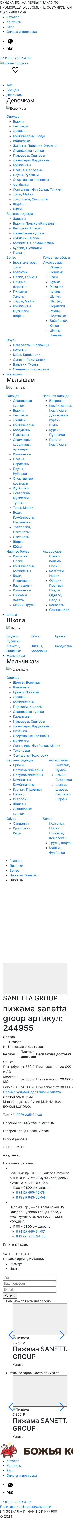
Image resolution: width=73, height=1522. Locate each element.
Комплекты (22, 165)
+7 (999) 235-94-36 (16, 58)
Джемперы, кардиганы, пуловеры (22, 444)
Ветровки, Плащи (27, 228)
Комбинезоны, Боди (29, 136)
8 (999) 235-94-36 (31, 1236)
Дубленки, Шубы (26, 238)
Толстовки (21, 750)
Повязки (56, 272)
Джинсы (19, 131)
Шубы (53, 425)
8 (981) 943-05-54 (30, 1197)
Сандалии (21, 823)
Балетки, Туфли (25, 364)
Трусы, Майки (24, 301)
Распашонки (23, 585)
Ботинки (20, 350)
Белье (11, 257)
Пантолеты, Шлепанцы (31, 345)
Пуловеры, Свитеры (29, 155)
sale (9, 85)
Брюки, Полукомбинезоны (34, 223)
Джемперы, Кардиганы (31, 160)
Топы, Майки (23, 194)
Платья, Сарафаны (28, 170)
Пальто (19, 253)
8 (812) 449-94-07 (30, 1231)
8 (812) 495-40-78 (30, 1192)
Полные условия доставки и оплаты (32, 1092)
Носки (54, 566)
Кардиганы (21, 430)
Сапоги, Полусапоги (29, 360)
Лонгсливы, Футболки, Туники (37, 189)
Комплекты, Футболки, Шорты (22, 311)
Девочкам (14, 95)
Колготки (20, 272)
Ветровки (57, 401)
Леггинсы (20, 126)
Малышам (14, 374)
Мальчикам (15, 656)
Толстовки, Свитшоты (30, 199)
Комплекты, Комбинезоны (33, 243)
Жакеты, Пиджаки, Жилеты (35, 146)
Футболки (21, 185)
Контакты (14, 22)
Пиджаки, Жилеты (28, 707)
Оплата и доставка (21, 32)
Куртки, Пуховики (27, 248)
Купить (10, 1296)
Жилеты (19, 219)
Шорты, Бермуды (27, 682)
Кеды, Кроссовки (26, 355)
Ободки (56, 267)
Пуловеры (21, 435)
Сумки (55, 282)
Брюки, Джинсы (26, 692)
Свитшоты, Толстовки (30, 755)
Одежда (12, 116)
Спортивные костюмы (31, 180)
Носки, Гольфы (25, 277)
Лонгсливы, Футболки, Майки (36, 746)
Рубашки (20, 731)
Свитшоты (21, 537)
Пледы (54, 590)
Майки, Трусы (24, 605)
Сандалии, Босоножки (31, 369)
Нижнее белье (17, 551)
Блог (10, 27)
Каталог (12, 17)
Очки (54, 277)
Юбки (17, 209)
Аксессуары (52, 551)
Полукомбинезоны (28, 775)
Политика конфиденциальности (25, 1507)
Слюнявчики (59, 610)
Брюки (18, 121)
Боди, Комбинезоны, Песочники (24, 517)
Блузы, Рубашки (26, 175)
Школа (11, 615)
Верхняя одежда (19, 214)
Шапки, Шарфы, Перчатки (57, 301)
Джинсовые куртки (28, 150)
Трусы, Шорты (60, 843)
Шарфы (61, 799)
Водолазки (21, 141)
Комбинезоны (24, 425)
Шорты (18, 204)
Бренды (12, 90)
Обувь (11, 340)
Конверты (57, 605)
